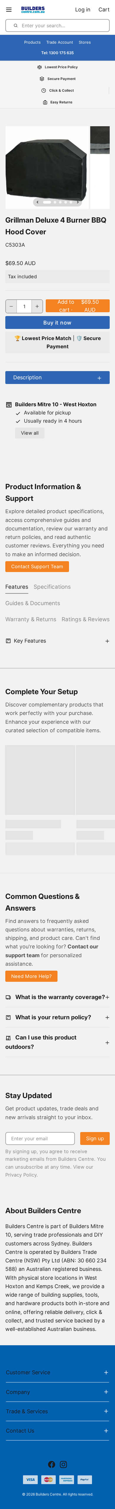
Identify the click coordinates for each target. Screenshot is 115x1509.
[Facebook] (51, 1464)
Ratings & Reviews (86, 619)
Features (16, 586)
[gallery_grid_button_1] (55, 202)
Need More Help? (31, 976)
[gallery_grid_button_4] (71, 202)
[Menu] (11, 10)
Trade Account (59, 42)
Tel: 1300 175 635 (57, 52)
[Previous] (37, 202)
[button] (78, 305)
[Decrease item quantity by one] (11, 306)
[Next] (78, 202)
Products (32, 42)
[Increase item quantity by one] (37, 306)
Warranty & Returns (30, 619)
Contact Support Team (37, 566)
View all (30, 433)
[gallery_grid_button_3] (65, 202)
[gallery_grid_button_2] (60, 202)
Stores (85, 42)
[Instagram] (63, 1464)
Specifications (52, 586)
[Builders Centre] (32, 10)
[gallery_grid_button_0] (47, 202)
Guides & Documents (32, 603)
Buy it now (57, 323)
